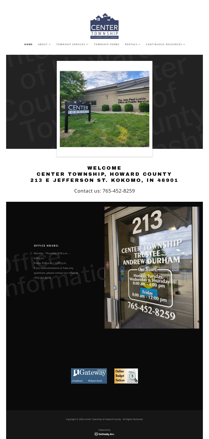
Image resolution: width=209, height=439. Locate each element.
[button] (44, 44)
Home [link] (28, 44)
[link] (104, 25)
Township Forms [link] (106, 44)
